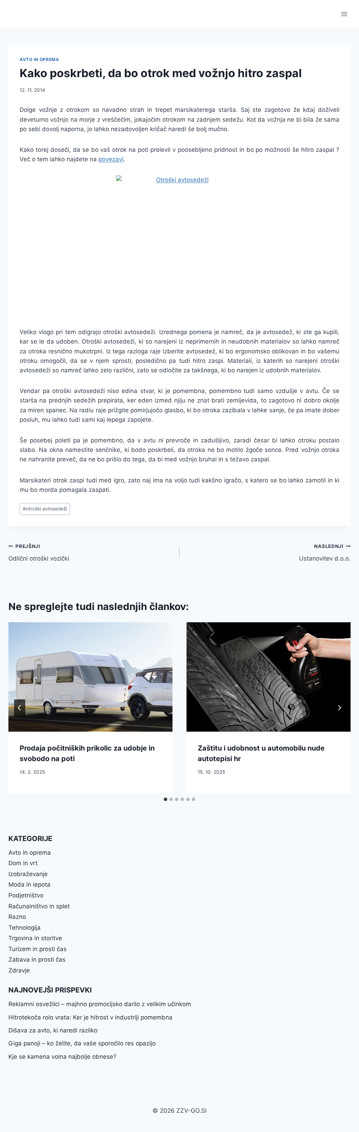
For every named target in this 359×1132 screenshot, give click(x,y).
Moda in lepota (29, 884)
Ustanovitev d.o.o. (325, 552)
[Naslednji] (339, 707)
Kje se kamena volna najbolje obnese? (62, 1056)
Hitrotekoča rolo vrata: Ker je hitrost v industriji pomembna (90, 1017)
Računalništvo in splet (39, 906)
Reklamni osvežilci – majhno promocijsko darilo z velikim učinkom (99, 1004)
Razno (17, 916)
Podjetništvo (25, 895)
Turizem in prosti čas (37, 949)
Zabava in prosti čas (37, 959)
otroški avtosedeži (45, 508)
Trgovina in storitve (35, 938)
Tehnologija (24, 927)
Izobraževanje (28, 873)
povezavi (111, 159)
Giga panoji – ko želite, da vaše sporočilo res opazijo (82, 1043)
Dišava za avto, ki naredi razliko (52, 1030)
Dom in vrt (23, 863)
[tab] (165, 799)
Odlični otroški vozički (38, 552)
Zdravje (19, 970)
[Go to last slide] (19, 707)
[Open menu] (344, 13)
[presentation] (90, 677)
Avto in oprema (39, 59)
